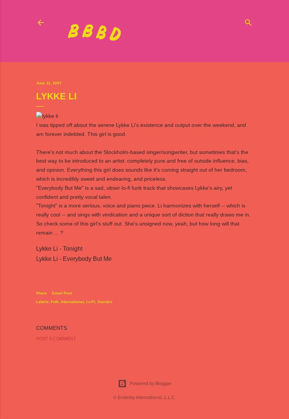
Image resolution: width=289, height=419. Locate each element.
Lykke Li (125, 125)
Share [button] (41, 293)
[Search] (248, 21)
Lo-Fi (90, 302)
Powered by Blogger (151, 383)
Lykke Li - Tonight (59, 248)
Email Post (62, 293)
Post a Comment (56, 338)
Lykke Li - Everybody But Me (74, 259)
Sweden (104, 302)
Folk (55, 302)
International (72, 302)
